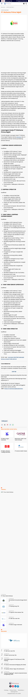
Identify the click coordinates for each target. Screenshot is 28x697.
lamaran (18, 137)
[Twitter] (10, 686)
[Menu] (2, 3)
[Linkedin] (15, 686)
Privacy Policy (13, 690)
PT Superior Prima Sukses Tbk (16, 612)
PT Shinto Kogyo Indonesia (5, 439)
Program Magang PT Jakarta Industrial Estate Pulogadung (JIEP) (15, 673)
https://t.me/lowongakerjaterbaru (13, 388)
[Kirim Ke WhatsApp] (13, 425)
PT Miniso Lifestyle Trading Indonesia (5, 451)
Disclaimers (21, 690)
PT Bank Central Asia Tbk (10, 655)
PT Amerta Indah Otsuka (21, 451)
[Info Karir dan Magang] (7, 3)
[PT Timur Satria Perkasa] (14, 542)
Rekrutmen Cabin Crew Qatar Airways (20, 439)
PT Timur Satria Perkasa (7, 596)
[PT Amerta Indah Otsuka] (21, 446)
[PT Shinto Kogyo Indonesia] (7, 434)
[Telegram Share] (10, 425)
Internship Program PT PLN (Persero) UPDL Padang (14, 660)
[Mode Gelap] (24, 3)
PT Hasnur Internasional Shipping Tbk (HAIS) (15, 664)
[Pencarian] (26, 3)
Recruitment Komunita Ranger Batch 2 (18, 600)
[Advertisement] (14, 57)
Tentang (6, 690)
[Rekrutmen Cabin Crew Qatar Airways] (21, 434)
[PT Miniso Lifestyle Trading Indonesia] (7, 446)
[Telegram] (18, 686)
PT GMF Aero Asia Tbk (14, 618)
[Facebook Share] (2, 425)
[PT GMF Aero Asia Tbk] (3, 618)
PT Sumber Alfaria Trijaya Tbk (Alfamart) (14, 669)
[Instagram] (13, 686)
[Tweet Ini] (5, 425)
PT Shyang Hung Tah (14, 606)
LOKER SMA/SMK (5, 10)
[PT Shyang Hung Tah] (3, 606)
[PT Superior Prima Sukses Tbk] (3, 612)
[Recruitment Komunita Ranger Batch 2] (3, 600)
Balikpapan (4, 421)
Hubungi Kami (14, 691)
